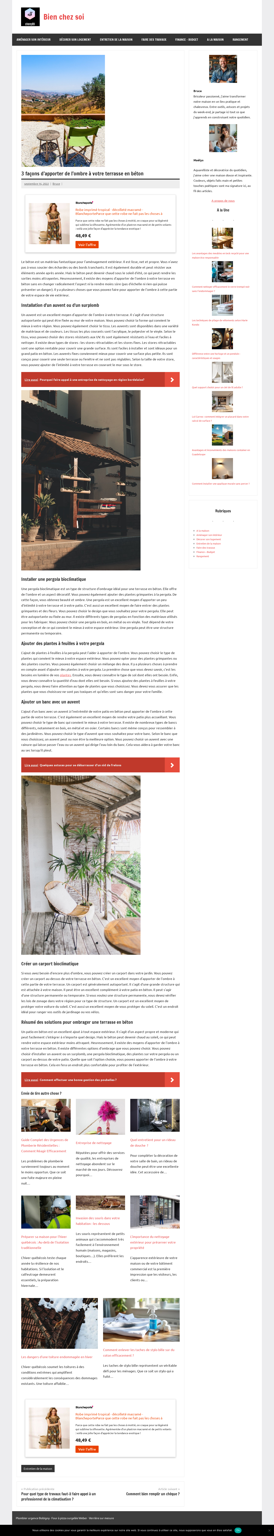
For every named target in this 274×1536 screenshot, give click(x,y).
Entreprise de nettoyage (94, 1143)
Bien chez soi (63, 16)
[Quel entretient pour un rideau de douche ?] (155, 1115)
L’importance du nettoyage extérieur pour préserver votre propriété (153, 1242)
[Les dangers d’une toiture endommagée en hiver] (59, 1323)
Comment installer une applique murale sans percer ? (221, 483)
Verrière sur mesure (101, 1518)
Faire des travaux (153, 40)
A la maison (215, 40)
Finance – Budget (186, 40)
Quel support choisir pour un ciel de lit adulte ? (217, 387)
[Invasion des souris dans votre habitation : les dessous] (100, 1203)
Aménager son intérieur (34, 40)
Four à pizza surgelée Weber (69, 1518)
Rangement (240, 40)
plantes (65, 675)
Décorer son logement (75, 40)
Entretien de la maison (116, 40)
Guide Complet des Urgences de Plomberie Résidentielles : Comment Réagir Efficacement (44, 1145)
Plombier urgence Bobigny (33, 1518)
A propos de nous (223, 200)
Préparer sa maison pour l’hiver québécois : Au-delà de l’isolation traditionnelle (45, 1242)
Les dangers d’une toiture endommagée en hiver (57, 1357)
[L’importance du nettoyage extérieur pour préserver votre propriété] (155, 1212)
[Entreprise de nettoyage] (100, 1117)
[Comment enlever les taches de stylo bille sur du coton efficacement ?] (141, 1320)
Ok (238, 1530)
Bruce (56, 183)
